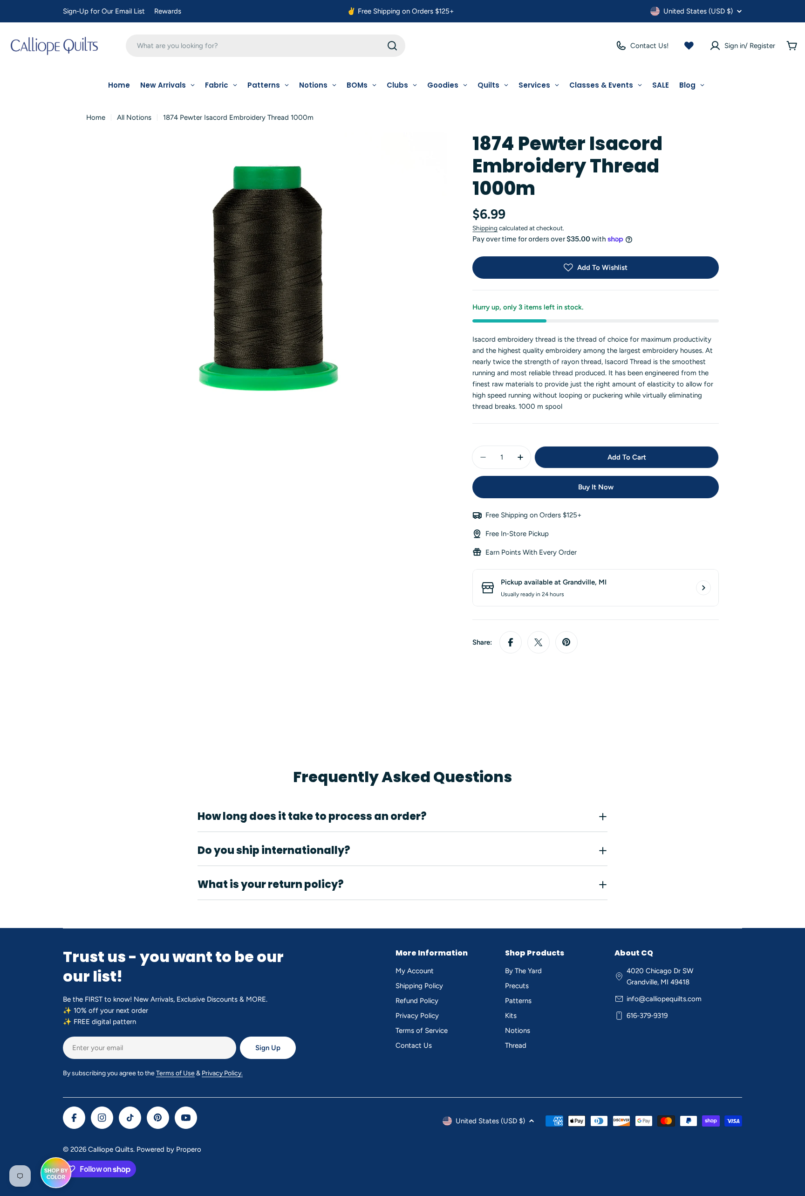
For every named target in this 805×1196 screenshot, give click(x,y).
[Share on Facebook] (510, 642)
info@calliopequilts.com (664, 999)
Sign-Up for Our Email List (104, 11)
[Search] (392, 45)
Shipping (485, 228)
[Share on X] (538, 642)
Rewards (167, 11)
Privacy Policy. (222, 1073)
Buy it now (596, 487)
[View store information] (703, 587)
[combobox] (265, 45)
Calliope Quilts (110, 1149)
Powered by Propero (168, 1149)
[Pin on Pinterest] (566, 642)
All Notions (134, 117)
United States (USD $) (698, 11)
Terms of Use (175, 1073)
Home (95, 117)
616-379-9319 (647, 1015)
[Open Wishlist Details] (689, 45)
